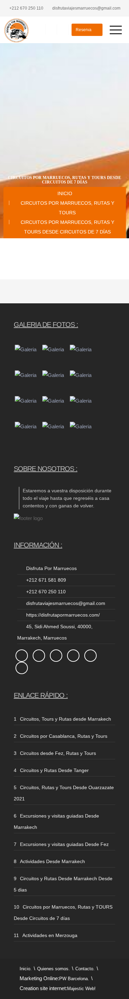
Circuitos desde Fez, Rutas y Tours (58, 753)
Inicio (64, 193)
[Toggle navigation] (113, 30)
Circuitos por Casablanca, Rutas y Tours (63, 736)
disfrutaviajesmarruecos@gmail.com (86, 8)
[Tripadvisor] (62, 29)
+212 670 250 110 (26, 8)
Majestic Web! (81, 988)
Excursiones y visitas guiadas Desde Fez (64, 844)
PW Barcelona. (74, 978)
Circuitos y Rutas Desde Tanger (54, 770)
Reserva (84, 29)
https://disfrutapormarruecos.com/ (63, 615)
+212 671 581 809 (46, 580)
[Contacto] (51, 29)
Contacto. (85, 968)
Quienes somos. (53, 968)
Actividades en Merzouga (49, 935)
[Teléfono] (39, 29)
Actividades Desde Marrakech (52, 861)
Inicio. (26, 968)
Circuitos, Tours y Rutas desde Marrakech (65, 719)
